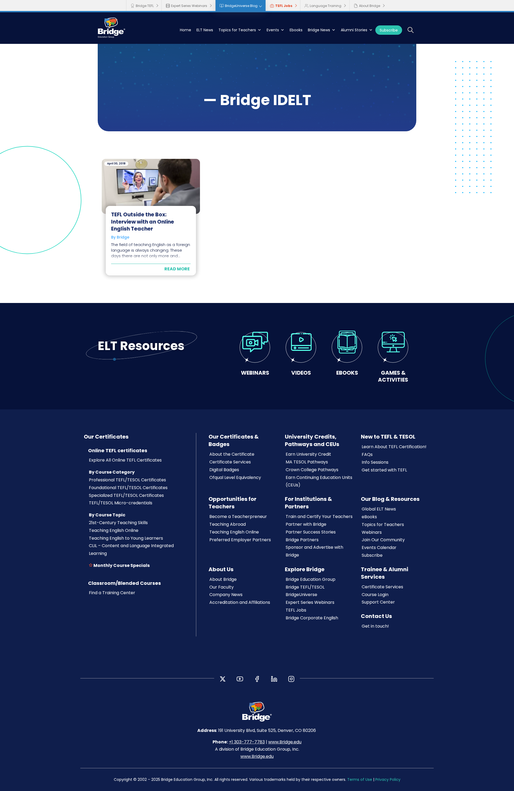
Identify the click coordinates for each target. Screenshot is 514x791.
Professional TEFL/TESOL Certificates (127, 480)
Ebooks (296, 30)
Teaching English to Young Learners (126, 538)
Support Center (378, 602)
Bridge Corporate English (312, 618)
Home (185, 30)
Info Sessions (375, 462)
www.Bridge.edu (284, 742)
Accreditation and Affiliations (239, 602)
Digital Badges (224, 470)
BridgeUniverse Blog (241, 5)
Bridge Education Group (310, 579)
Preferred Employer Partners (240, 540)
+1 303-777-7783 (247, 742)
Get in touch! (375, 626)
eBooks (369, 517)
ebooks (347, 372)
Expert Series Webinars (189, 5)
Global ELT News (379, 509)
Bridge (123, 237)
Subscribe (389, 30)
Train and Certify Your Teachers (319, 516)
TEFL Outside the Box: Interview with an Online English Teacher (142, 221)
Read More (177, 269)
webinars (255, 372)
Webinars (372, 532)
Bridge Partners (302, 540)
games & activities (393, 376)
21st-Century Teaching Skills (118, 523)
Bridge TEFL (145, 5)
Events (273, 30)
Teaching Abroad (227, 524)
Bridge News (319, 30)
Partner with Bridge (306, 524)
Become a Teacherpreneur (238, 516)
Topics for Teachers (237, 30)
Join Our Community (383, 540)
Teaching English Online (113, 530)
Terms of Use (359, 779)
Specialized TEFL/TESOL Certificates (126, 495)
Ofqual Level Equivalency (235, 477)
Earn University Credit (308, 454)
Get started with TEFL (384, 470)
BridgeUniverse (301, 595)
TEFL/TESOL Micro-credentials (120, 503)
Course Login (375, 595)
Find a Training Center (112, 593)
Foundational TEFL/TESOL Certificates (128, 488)
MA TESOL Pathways (307, 462)
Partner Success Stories (311, 532)
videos (301, 372)
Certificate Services (230, 462)
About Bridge (369, 5)
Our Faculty (221, 587)
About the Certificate (231, 454)
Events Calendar (379, 547)
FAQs (367, 454)
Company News (226, 595)
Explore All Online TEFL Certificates (125, 460)
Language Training (325, 5)
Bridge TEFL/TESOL (305, 587)
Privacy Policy (387, 779)
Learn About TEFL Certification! (394, 447)
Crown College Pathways (312, 470)
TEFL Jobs (283, 5)
